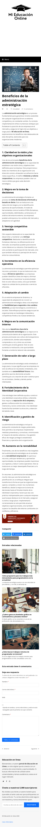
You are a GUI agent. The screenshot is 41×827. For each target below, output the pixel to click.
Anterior (5, 749)
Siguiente (34, 749)
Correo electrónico (8, 689)
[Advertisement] (20, 40)
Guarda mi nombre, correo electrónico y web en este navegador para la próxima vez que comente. (20, 709)
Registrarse (31, 805)
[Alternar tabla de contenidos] (23, 145)
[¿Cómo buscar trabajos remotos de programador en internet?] (20, 636)
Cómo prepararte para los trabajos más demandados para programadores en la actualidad (17, 578)
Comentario (6, 714)
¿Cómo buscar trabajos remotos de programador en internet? (15, 653)
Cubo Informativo (7, 822)
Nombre (5, 682)
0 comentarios (28, 109)
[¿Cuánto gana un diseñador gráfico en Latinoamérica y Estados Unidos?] (20, 599)
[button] (5, 59)
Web (3, 697)
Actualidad (16, 109)
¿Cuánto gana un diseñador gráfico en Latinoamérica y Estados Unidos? (16, 616)
